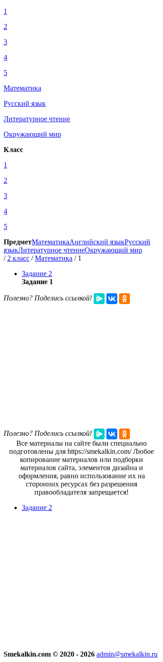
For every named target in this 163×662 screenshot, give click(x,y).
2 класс (18, 258)
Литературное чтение (51, 250)
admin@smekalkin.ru (127, 654)
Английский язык (97, 242)
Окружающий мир (113, 250)
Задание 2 (37, 273)
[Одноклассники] (124, 298)
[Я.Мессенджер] (99, 298)
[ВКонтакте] (111, 298)
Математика (50, 242)
